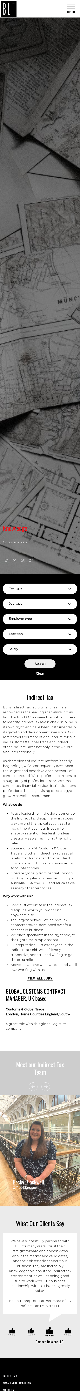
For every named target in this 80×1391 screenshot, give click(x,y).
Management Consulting (17, 1383)
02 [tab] (15, 561)
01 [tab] (6, 561)
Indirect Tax (10, 1376)
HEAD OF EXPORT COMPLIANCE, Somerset (37, 995)
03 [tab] (23, 561)
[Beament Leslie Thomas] (8, 9)
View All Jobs (40, 977)
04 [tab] (31, 561)
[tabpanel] (40, 296)
